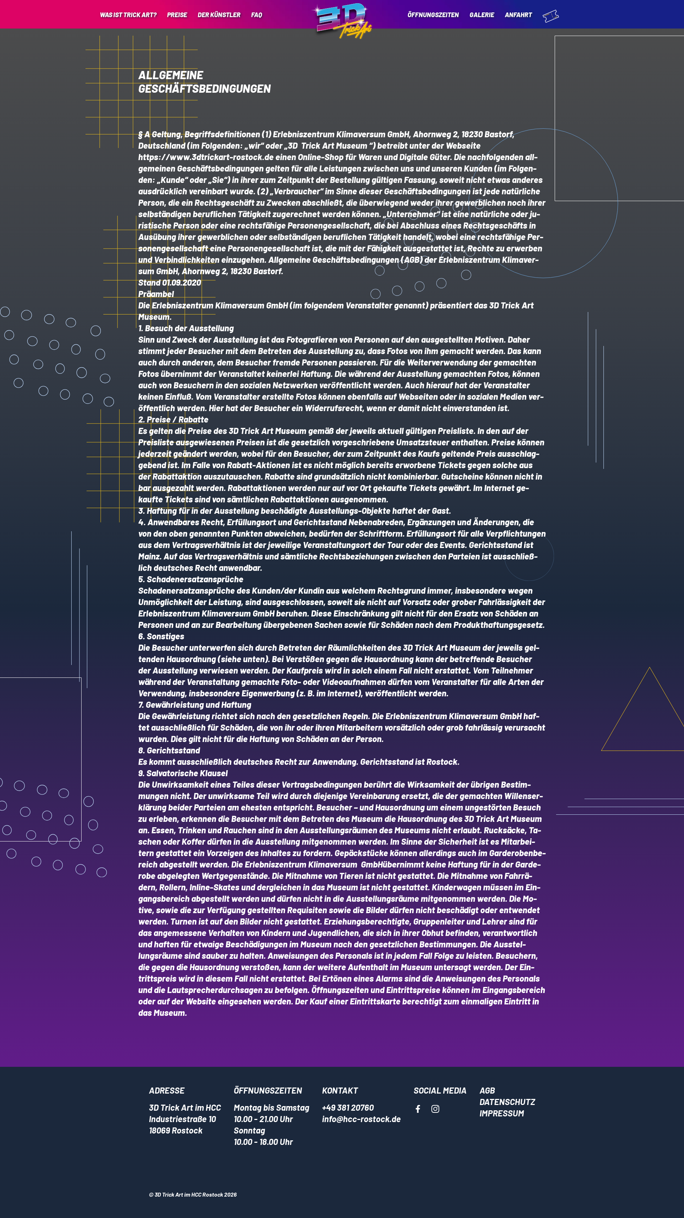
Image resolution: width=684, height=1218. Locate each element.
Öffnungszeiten (433, 15)
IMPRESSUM (502, 1113)
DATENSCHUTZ (507, 1101)
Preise (177, 15)
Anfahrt (518, 15)
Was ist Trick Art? (128, 15)
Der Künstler (219, 15)
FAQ (256, 15)
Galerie (482, 15)
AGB (487, 1090)
